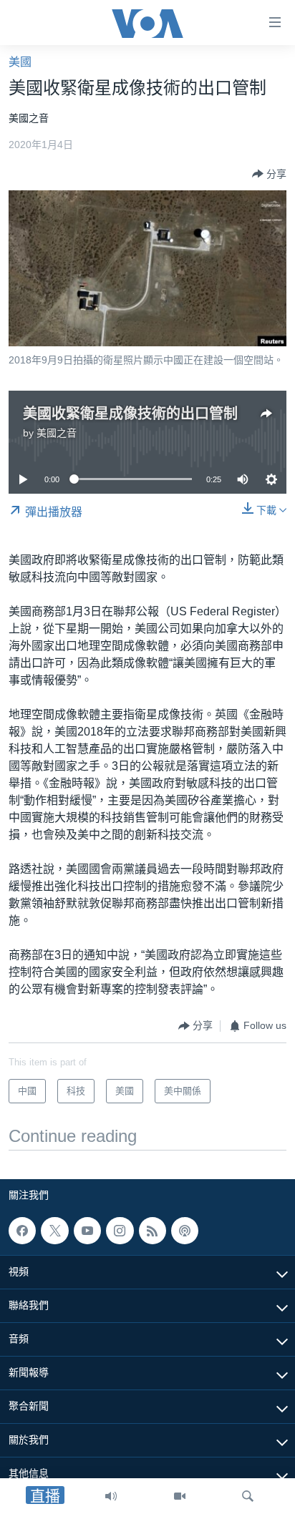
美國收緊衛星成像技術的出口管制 (130, 413)
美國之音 (57, 433)
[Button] (269, 173)
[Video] (179, 1496)
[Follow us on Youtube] (87, 1230)
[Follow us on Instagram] (119, 1230)
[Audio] (111, 1496)
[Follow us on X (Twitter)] (54, 1230)
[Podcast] (184, 1230)
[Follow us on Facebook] (22, 1230)
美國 (20, 62)
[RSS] (152, 1230)
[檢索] (247, 1496)
